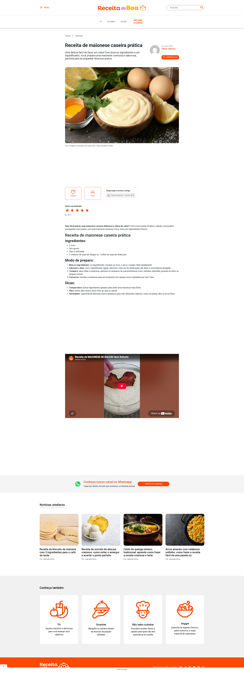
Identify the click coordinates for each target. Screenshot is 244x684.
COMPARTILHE (171, 57)
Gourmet (111, 22)
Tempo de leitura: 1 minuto (120, 195)
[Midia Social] (181, 667)
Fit (101, 22)
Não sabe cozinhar (138, 21)
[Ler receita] (108, 195)
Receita (79, 36)
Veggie (124, 22)
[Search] (202, 8)
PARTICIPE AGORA (153, 484)
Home (67, 36)
